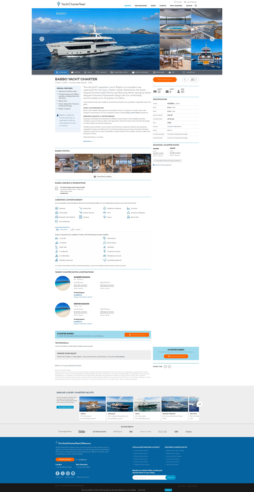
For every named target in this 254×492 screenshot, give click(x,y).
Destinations (141, 6)
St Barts (89, 297)
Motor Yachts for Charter (77, 10)
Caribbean (78, 295)
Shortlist (179, 2)
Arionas (111, 414)
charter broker (86, 336)
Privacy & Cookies (192, 486)
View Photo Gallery (104, 177)
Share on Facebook (165, 366)
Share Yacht (169, 366)
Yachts (127, 6)
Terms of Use (181, 486)
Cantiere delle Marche (103, 92)
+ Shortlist (190, 72)
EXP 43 (169, 130)
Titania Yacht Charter (172, 462)
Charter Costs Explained (163, 165)
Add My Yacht (69, 477)
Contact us (83, 459)
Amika (83, 414)
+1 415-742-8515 (83, 467)
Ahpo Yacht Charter (172, 464)
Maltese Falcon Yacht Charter (175, 450)
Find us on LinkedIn (73, 473)
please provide (88, 346)
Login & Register (192, 2)
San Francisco (82, 464)
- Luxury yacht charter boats (77, 4)
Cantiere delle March (174, 126)
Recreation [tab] (64, 229)
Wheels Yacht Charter (173, 453)
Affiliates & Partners (82, 477)
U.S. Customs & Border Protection (71, 365)
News (153, 6)
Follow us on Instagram (68, 473)
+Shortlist (219, 10)
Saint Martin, (83, 297)
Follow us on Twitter (63, 473)
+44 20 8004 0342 (64, 467)
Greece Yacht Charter (140, 459)
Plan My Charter (65, 459)
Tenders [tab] (77, 229)
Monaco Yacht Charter (141, 453)
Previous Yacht (41, 39)
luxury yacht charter (133, 113)
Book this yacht (165, 79)
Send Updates (120, 357)
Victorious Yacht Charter (173, 456)
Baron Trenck (169, 414)
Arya (137, 414)
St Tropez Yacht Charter (141, 450)
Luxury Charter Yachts (62, 10)
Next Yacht (212, 39)
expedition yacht (107, 87)
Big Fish (193, 414)
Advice (189, 6)
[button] (199, 404)
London (59, 464)
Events (163, 6)
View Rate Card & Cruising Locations (168, 160)
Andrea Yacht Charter (173, 459)
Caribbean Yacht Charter (141, 464)
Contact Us (59, 477)
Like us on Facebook (58, 473)
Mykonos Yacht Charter (141, 462)
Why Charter (176, 6)
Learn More (141, 490)
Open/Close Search (196, 6)
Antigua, (76, 297)
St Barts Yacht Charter (141, 456)
